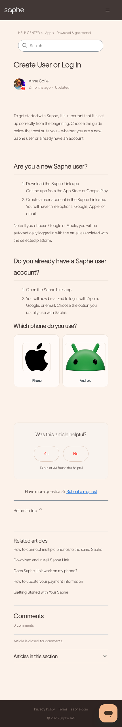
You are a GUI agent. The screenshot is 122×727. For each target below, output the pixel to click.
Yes (46, 453)
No (75, 453)
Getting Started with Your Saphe (41, 592)
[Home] (14, 10)
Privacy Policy (44, 709)
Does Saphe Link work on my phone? (45, 570)
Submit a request (81, 491)
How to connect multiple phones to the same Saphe (58, 549)
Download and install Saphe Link (41, 560)
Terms (63, 709)
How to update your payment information (48, 581)
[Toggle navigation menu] (107, 10)
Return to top (26, 510)
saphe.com (79, 709)
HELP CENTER (29, 32)
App (48, 32)
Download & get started (73, 32)
